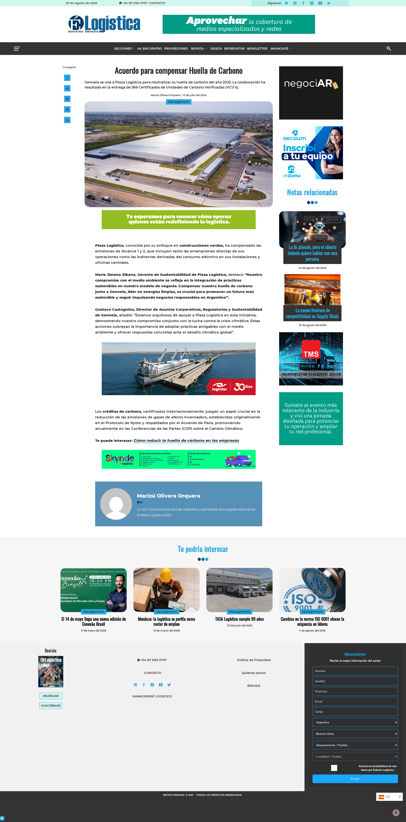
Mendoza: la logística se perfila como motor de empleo (166, 621)
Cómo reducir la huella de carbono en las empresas (186, 440)
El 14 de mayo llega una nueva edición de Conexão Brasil (94, 621)
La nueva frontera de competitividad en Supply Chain (312, 313)
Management (93, 612)
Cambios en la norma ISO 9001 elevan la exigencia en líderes (312, 621)
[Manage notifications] (396, 812)
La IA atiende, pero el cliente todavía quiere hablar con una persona (312, 253)
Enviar (355, 778)
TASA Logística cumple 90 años (239, 619)
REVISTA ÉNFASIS (174, 794)
